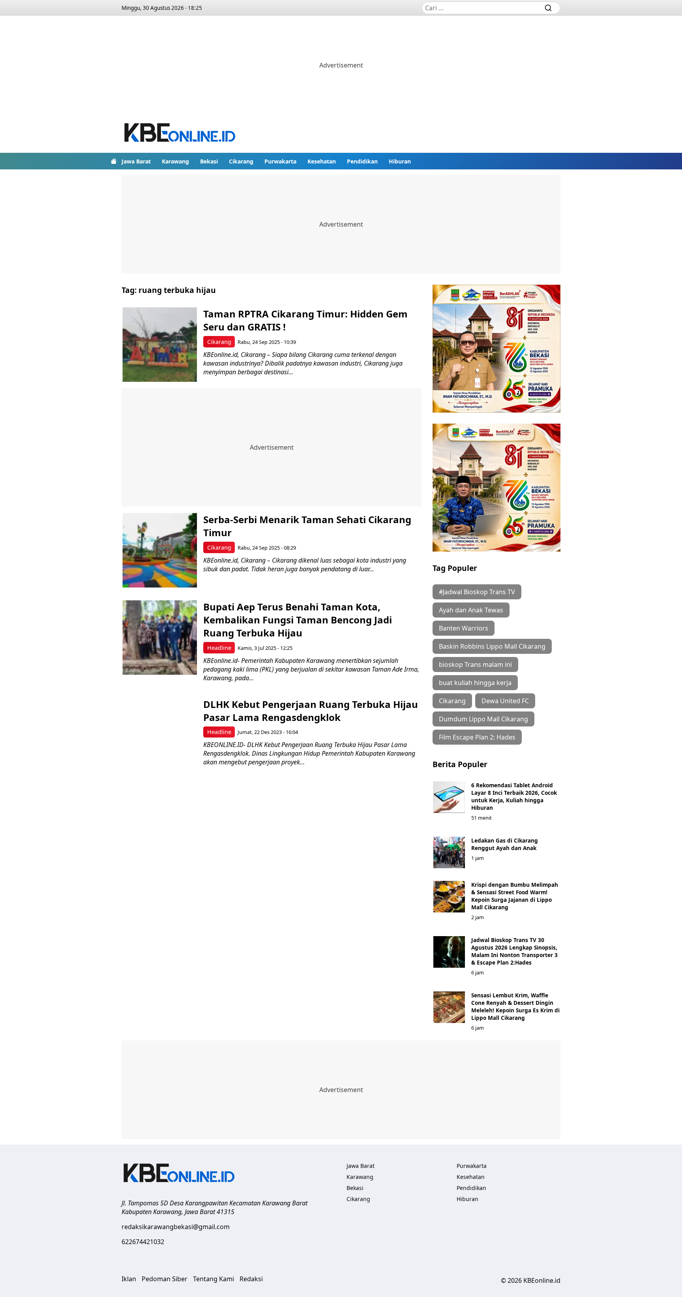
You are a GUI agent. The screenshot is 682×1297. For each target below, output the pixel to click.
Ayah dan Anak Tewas (471, 610)
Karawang (175, 161)
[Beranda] (113, 161)
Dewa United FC (505, 700)
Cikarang (241, 161)
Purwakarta (280, 161)
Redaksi (251, 1278)
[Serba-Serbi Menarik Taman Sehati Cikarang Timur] (159, 550)
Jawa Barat (136, 161)
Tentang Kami (213, 1278)
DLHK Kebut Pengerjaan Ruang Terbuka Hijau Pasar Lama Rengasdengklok (310, 711)
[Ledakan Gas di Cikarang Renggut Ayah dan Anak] (449, 852)
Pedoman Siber (164, 1278)
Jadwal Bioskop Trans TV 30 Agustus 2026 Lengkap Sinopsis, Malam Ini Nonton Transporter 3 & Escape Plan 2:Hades (514, 951)
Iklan (129, 1278)
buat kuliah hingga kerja (475, 682)
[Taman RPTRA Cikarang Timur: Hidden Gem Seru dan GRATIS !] (159, 344)
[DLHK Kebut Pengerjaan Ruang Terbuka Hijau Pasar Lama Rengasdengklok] (159, 735)
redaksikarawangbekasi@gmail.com (176, 1226)
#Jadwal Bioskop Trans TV (477, 591)
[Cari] (548, 8)
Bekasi (209, 161)
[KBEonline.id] (180, 133)
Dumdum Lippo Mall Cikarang (483, 719)
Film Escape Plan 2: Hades (477, 737)
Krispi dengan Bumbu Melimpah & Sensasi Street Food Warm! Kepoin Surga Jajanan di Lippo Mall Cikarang (514, 896)
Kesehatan (321, 161)
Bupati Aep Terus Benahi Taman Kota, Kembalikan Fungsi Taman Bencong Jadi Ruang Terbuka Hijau (297, 619)
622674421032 (143, 1241)
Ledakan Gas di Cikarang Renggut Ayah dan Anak (504, 844)
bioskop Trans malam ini (475, 664)
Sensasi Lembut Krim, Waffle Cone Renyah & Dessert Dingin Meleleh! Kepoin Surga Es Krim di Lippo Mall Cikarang (515, 1006)
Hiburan (400, 161)
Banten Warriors (463, 628)
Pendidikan (362, 161)
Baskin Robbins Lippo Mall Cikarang (492, 646)
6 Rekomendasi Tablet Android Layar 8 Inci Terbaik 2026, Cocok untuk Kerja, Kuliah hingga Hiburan (514, 796)
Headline (219, 647)
